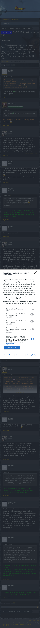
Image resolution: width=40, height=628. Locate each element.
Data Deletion (8, 355)
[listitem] (20, 309)
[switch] (32, 314)
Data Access (20, 355)
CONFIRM (12, 347)
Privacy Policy (31, 355)
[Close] (36, 273)
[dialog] (20, 314)
